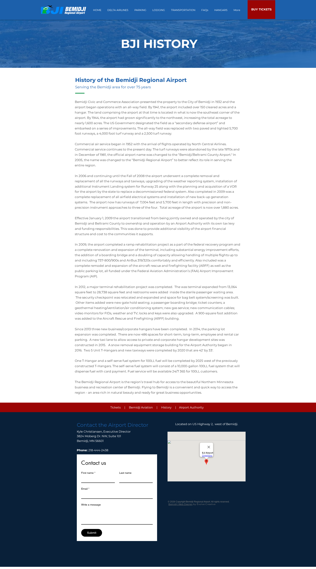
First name (88, 472)
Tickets (115, 407)
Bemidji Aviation (141, 407)
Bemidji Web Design (180, 504)
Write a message (91, 504)
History (166, 407)
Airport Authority (191, 407)
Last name (125, 472)
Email (85, 488)
